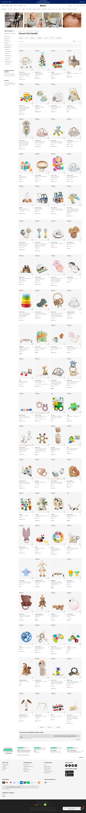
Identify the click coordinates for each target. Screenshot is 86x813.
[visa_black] (3, 782)
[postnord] (49, 782)
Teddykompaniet (75, 735)
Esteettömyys (36, 807)
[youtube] (72, 765)
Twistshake (61, 735)
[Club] (77, 5)
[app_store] (69, 774)
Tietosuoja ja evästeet (43, 807)
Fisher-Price (56, 735)
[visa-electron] (14, 782)
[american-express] (21, 782)
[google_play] (69, 771)
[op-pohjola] (38, 782)
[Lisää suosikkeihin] (32, 72)
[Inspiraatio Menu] (77, 9)
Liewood (64, 735)
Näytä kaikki (81, 757)
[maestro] (10, 782)
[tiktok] (76, 765)
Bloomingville (68, 735)
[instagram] (69, 765)
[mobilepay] (31, 782)
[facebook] (66, 765)
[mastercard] (7, 782)
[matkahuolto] (45, 782)
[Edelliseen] (20, 2)
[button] (78, 739)
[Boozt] (43, 5)
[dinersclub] (17, 782)
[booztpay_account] (24, 782)
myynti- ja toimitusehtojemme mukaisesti (13, 786)
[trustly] (28, 782)
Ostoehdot (31, 807)
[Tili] (74, 5)
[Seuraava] (66, 2)
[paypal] (35, 782)
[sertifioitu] (45, 805)
